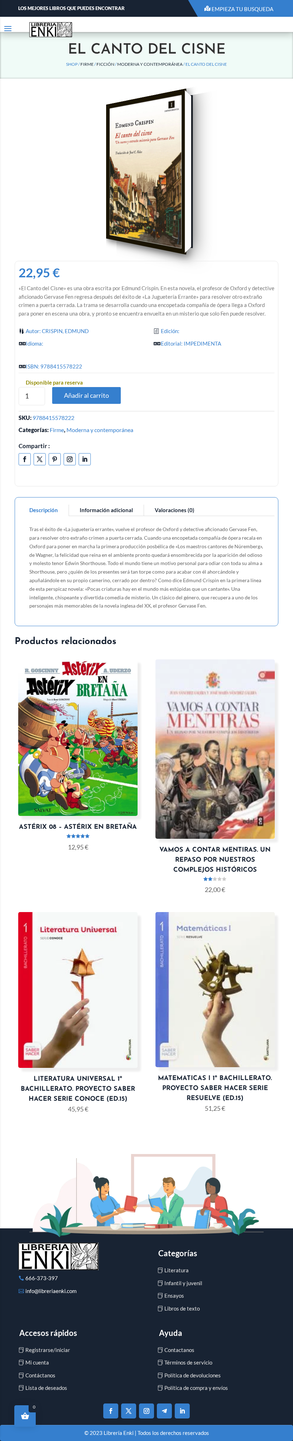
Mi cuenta (37, 1362)
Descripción (43, 510)
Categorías (177, 1253)
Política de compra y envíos (196, 1388)
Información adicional (106, 510)
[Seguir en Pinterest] (55, 459)
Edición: (170, 331)
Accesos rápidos (48, 1333)
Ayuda (170, 1333)
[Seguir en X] (40, 459)
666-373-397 (41, 1278)
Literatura (176, 1270)
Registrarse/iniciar (47, 1350)
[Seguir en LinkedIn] (85, 459)
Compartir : (34, 446)
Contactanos (179, 1350)
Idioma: (34, 343)
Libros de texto (182, 1308)
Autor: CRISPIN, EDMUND (57, 331)
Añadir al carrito (86, 395)
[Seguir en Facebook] (25, 459)
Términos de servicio (188, 1362)
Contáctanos (40, 1375)
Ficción (105, 64)
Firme (87, 64)
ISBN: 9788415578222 (54, 366)
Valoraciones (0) (174, 510)
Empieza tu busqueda (242, 9)
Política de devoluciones (192, 1375)
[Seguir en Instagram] (70, 459)
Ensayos (174, 1295)
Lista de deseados (46, 1388)
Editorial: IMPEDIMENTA (191, 343)
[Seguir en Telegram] (164, 1410)
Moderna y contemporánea (150, 64)
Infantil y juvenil (183, 1283)
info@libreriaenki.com (50, 1291)
